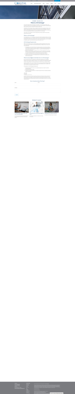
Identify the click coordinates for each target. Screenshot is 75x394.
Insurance (27, 387)
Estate (27, 386)
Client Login (57, 0)
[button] (31, 3)
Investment (27, 385)
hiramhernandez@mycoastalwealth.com (43, 0)
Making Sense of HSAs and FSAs (51, 113)
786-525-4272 (34, 0)
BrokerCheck (47, 383)
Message (16, 87)
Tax (26, 388)
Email (38, 82)
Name (15, 82)
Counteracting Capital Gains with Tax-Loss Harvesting (21, 114)
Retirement (27, 384)
